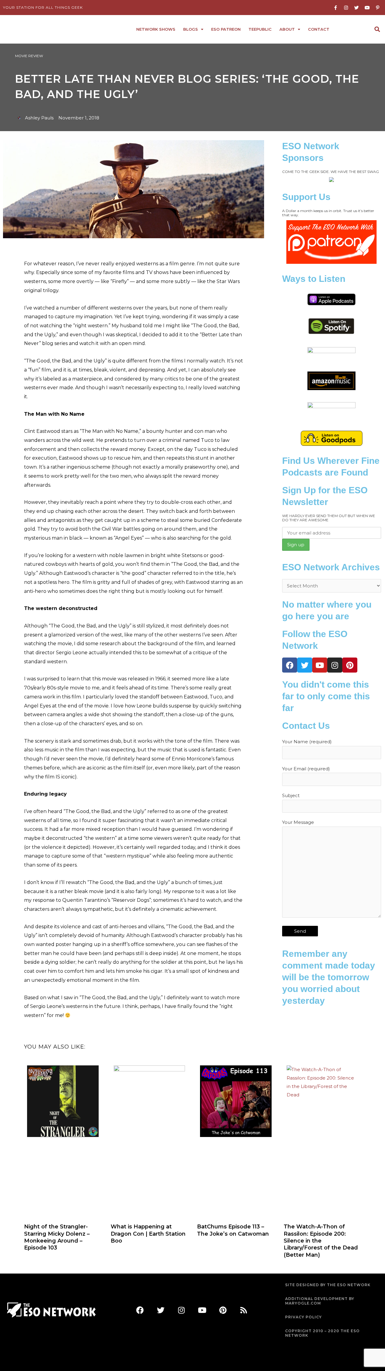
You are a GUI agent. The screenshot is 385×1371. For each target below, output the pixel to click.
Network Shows (155, 29)
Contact (318, 29)
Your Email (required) (306, 769)
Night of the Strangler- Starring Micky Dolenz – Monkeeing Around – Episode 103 (57, 1237)
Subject (291, 795)
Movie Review (29, 56)
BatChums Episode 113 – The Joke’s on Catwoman (233, 1230)
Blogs (190, 29)
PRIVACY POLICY (303, 1317)
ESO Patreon (226, 29)
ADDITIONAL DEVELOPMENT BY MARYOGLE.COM (319, 1301)
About (287, 29)
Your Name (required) (307, 741)
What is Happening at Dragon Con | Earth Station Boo (148, 1233)
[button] (377, 29)
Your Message (298, 822)
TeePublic (260, 29)
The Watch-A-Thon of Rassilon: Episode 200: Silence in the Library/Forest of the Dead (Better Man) (321, 1240)
